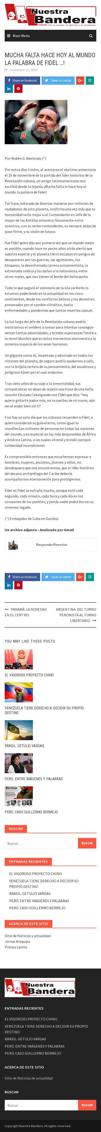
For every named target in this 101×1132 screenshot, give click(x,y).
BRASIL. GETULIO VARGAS (24, 746)
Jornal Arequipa (17, 941)
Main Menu (21, 35)
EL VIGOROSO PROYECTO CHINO (29, 675)
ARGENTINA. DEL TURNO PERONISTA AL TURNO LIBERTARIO (76, 615)
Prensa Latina (16, 947)
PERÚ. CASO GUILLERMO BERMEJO (31, 812)
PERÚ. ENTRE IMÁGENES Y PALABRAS (34, 779)
